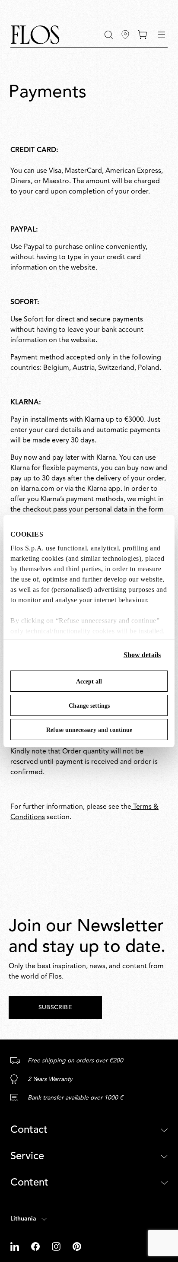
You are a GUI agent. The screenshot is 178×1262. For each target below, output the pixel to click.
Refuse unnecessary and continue (89, 730)
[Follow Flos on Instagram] (57, 1246)
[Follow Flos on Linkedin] (15, 1246)
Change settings (89, 706)
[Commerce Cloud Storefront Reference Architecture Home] (35, 34)
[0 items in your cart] (142, 34)
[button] (108, 34)
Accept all (89, 681)
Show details (142, 654)
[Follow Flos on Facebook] (36, 1246)
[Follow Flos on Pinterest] (77, 1246)
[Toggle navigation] (161, 34)
